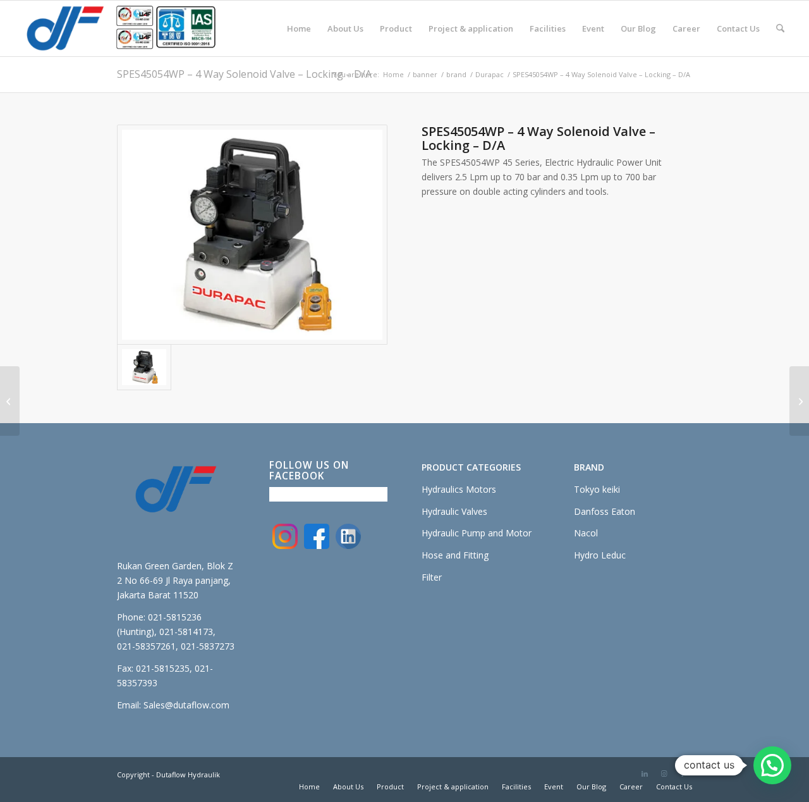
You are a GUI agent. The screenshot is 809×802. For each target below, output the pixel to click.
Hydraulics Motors (459, 489)
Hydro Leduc (600, 555)
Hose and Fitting (455, 555)
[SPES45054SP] (252, 235)
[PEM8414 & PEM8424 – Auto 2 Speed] (799, 401)
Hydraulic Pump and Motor (477, 533)
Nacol (586, 533)
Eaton (623, 511)
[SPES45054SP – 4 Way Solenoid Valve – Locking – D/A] (10, 401)
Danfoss (592, 511)
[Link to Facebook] (682, 773)
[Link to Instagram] (663, 773)
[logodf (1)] (120, 28)
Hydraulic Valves (454, 511)
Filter (432, 577)
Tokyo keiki (597, 489)
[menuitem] (299, 28)
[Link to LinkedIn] (644, 773)
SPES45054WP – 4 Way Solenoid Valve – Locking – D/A (244, 74)
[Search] (780, 28)
